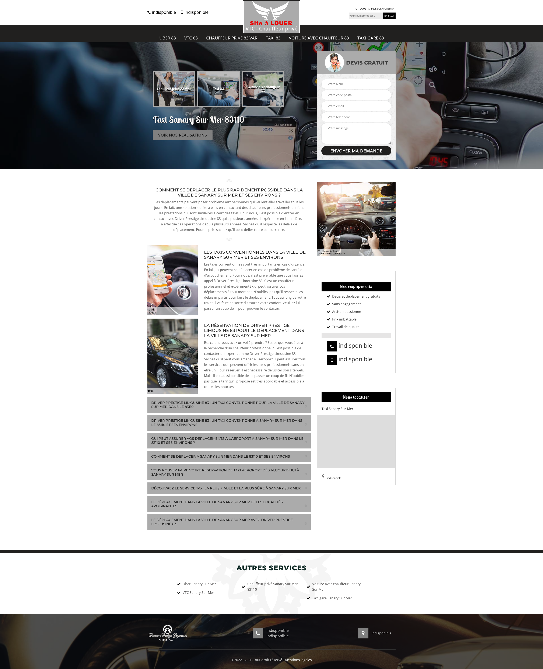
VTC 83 (191, 38)
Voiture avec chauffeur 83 (319, 38)
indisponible (163, 12)
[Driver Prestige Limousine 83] (271, 16)
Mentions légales (298, 660)
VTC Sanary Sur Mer (198, 592)
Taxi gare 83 (370, 38)
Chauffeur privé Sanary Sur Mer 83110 (272, 587)
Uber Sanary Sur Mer (199, 584)
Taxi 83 (273, 38)
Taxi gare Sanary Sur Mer (332, 598)
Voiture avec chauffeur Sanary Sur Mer (336, 587)
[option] (181, 89)
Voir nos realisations (182, 135)
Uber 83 (167, 38)
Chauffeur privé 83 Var (231, 38)
